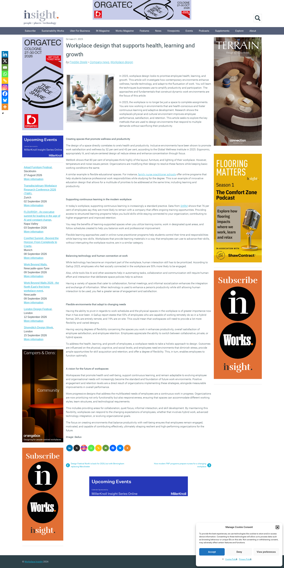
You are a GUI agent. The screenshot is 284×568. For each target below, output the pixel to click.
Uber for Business (80, 30)
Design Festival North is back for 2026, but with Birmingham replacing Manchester (97, 465)
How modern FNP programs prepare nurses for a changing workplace (180, 465)
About (252, 30)
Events (189, 30)
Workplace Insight (33, 561)
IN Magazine (103, 30)
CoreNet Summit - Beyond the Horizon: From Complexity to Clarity (41, 242)
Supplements (222, 30)
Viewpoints (173, 30)
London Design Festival (38, 309)
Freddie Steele (78, 62)
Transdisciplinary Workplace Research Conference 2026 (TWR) (40, 189)
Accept (212, 551)
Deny (239, 551)
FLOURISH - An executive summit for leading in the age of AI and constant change (42, 216)
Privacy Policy (245, 559)
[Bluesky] (120, 448)
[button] (277, 527)
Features (144, 30)
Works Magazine (125, 30)
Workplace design (121, 62)
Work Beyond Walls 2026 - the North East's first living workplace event (41, 286)
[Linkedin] (69, 448)
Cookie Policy (231, 559)
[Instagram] (84, 448)
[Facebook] (113, 448)
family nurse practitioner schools (157, 174)
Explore (239, 30)
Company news (99, 62)
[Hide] (3, 113)
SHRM (184, 205)
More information (33, 179)
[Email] (105, 448)
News (158, 30)
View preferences (266, 551)
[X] (76, 448)
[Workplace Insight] (41, 17)
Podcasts (204, 30)
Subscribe (30, 30)
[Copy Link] (98, 448)
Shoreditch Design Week (38, 327)
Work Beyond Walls (35, 264)
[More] (127, 448)
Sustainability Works (53, 30)
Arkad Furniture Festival (38, 167)
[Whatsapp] (91, 448)
